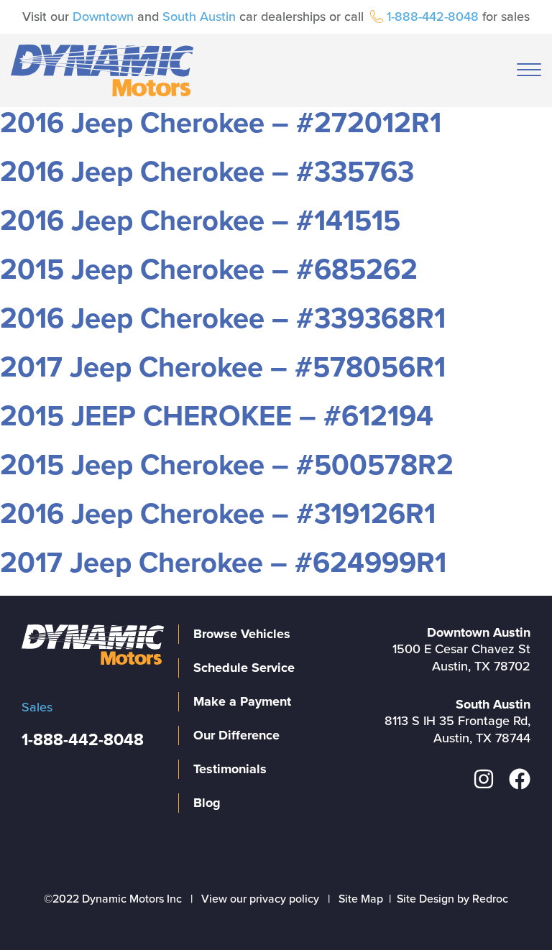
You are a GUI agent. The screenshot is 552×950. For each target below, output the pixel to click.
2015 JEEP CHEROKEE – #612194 (216, 416)
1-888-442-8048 (433, 16)
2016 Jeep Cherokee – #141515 (200, 220)
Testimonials (230, 769)
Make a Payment (242, 701)
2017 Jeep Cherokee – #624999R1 (223, 562)
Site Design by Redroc (452, 899)
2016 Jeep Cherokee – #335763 (207, 172)
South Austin (199, 16)
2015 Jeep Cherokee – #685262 (209, 269)
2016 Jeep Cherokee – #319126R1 (218, 514)
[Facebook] (519, 779)
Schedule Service (244, 667)
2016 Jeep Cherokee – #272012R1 (220, 123)
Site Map (361, 899)
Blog (207, 803)
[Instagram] (483, 779)
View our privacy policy (260, 899)
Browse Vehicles (241, 634)
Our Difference (236, 735)
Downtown (103, 16)
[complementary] (509, 907)
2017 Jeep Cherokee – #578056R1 (223, 367)
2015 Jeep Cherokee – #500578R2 (227, 465)
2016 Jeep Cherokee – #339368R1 (223, 318)
